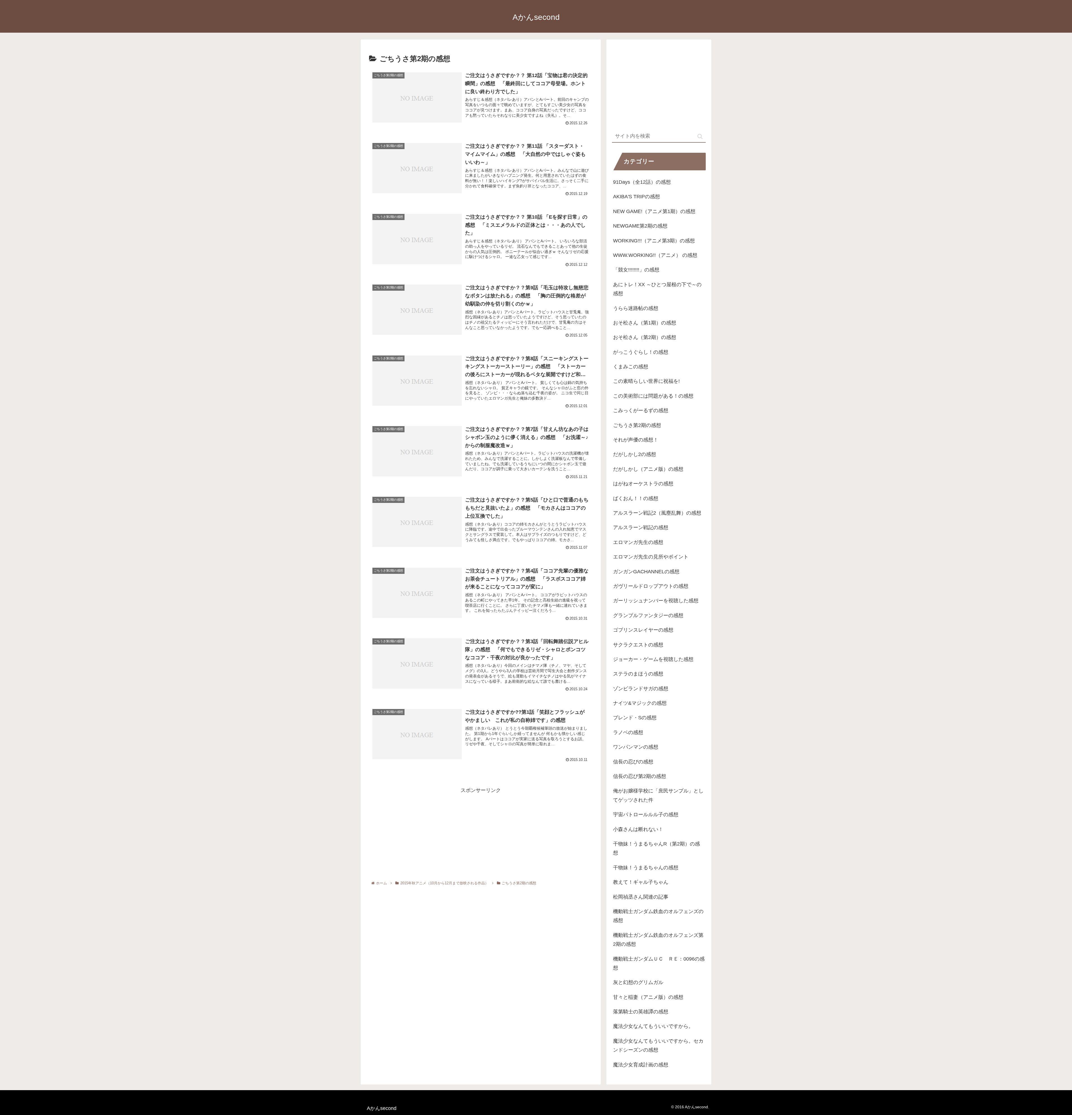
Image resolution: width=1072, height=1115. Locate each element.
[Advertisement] (480, 834)
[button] (700, 136)
